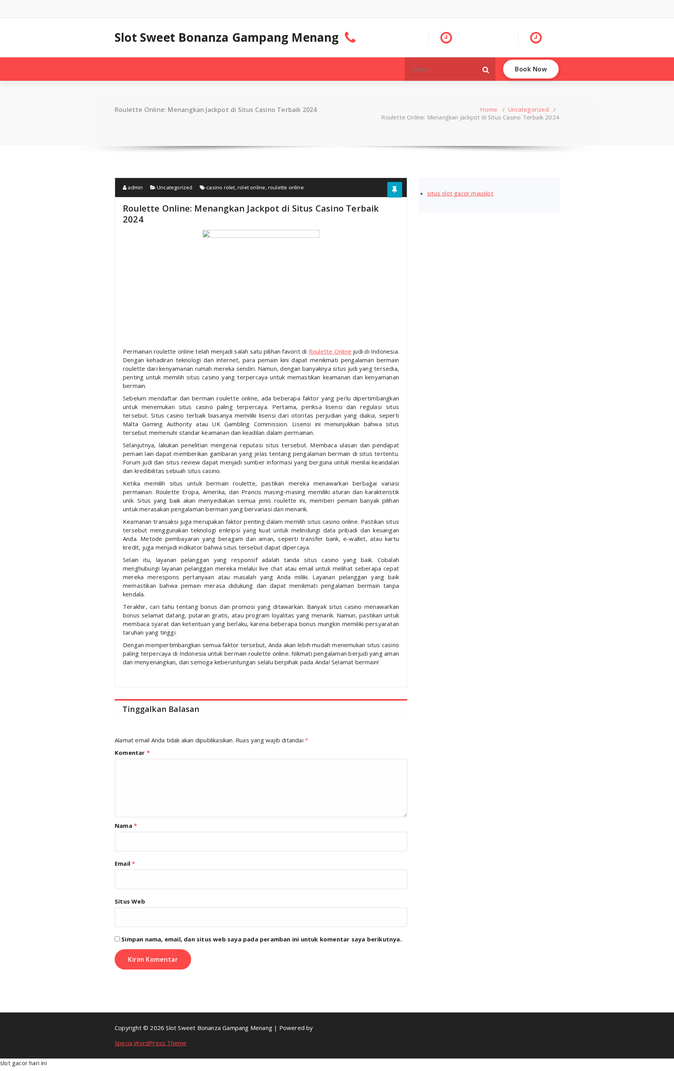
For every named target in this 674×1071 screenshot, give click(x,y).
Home (488, 109)
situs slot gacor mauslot (460, 193)
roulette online (286, 187)
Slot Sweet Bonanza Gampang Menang (227, 37)
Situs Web (130, 901)
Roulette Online (330, 351)
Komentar (132, 752)
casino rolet (220, 187)
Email (125, 863)
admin (134, 187)
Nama (126, 825)
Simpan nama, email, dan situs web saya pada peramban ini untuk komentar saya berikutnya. (261, 939)
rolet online (251, 187)
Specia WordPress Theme (150, 1043)
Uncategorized (528, 109)
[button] (486, 69)
